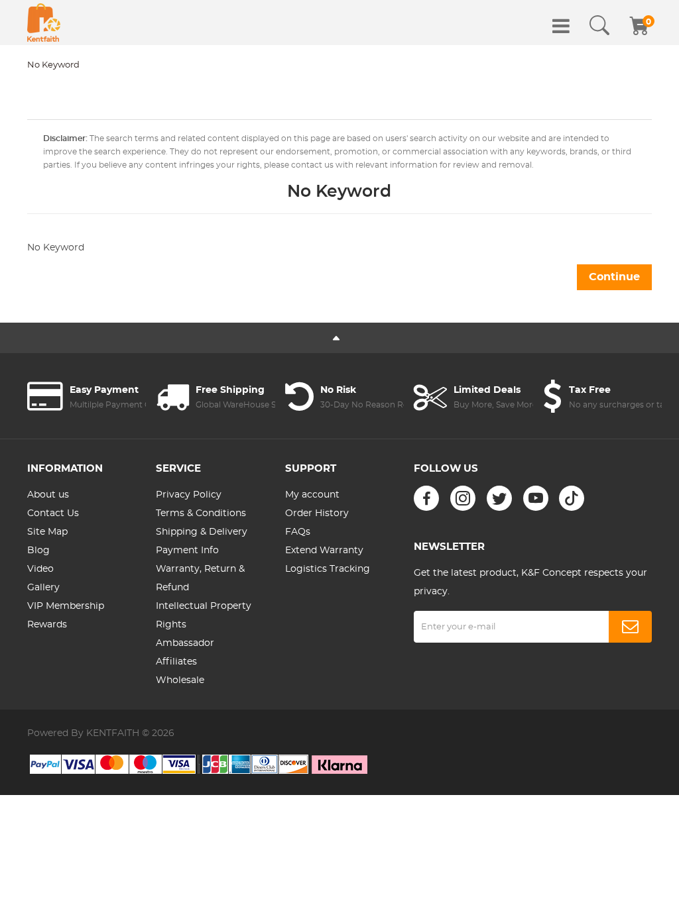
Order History (317, 513)
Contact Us (53, 513)
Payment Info (187, 550)
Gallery (43, 587)
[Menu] (561, 26)
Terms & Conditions (201, 513)
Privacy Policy (188, 495)
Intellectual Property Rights (203, 615)
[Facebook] (426, 498)
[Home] (43, 22)
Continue (614, 277)
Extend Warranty (324, 550)
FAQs (297, 532)
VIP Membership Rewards (65, 615)
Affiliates (176, 661)
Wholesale (180, 680)
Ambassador (185, 643)
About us (48, 495)
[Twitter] (499, 498)
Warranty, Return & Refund (200, 578)
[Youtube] (535, 498)
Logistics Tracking (327, 569)
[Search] (599, 26)
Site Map (47, 532)
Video (40, 569)
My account (312, 495)
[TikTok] (571, 498)
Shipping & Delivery (201, 532)
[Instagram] (462, 498)
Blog (38, 550)
